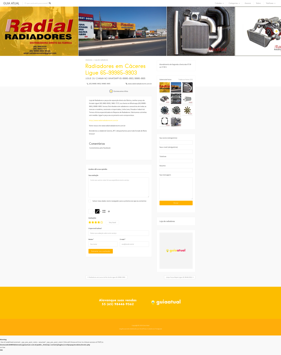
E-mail (123, 239)
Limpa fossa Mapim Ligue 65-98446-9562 (179, 277)
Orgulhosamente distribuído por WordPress (132, 329)
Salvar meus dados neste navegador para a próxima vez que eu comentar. (120, 201)
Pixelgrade (158, 329)
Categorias (233, 3)
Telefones (269, 3)
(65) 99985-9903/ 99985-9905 (99, 84)
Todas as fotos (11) (185, 79)
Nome (91, 239)
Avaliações (92, 218)
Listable (150, 329)
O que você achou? (95, 228)
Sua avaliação (93, 175)
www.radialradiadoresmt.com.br (140, 84)
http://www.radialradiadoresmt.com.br (103, 120)
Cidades (218, 3)
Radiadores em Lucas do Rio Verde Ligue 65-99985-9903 (107, 277)
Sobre (258, 3)
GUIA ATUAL (11, 3)
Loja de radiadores (101, 60)
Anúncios (89, 60)
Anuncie (248, 3)
